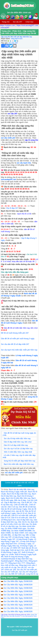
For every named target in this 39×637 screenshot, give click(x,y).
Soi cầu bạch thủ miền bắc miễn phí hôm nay (19, 350)
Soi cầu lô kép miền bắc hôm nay (17, 438)
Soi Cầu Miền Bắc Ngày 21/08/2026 (18, 595)
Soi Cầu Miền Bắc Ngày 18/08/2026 (18, 605)
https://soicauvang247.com (27, 25)
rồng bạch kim (16, 39)
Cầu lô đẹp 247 (12, 208)
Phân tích (16, 31)
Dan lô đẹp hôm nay (25, 520)
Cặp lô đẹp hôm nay (12, 502)
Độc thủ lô (22, 522)
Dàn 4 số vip (13, 507)
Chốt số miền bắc (21, 505)
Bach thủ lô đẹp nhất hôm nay (19, 494)
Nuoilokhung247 (7, 561)
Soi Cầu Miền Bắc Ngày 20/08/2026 (18, 598)
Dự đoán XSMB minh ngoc (15, 528)
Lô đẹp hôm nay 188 (20, 535)
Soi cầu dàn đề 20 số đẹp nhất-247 (15, 344)
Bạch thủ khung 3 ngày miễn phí (14, 492)
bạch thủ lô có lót (24, 214)
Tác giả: (4, 43)
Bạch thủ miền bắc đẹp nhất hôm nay (19, 464)
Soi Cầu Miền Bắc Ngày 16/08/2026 (18, 611)
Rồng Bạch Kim (21, 561)
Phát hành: (5, 39)
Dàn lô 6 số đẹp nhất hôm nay (16, 445)
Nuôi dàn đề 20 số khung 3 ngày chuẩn (19, 295)
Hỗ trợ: (4, 41)
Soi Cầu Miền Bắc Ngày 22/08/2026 (18, 591)
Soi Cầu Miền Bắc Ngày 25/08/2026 (18, 581)
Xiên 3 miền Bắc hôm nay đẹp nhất (18, 452)
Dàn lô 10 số (22, 513)
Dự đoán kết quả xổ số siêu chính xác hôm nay (19, 523)
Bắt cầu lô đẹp (20, 500)
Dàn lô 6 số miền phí (19, 518)
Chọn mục (29, 22)
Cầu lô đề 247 (26, 502)
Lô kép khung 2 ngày (20, 537)
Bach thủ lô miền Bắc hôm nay (18, 498)
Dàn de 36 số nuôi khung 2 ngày (14, 509)
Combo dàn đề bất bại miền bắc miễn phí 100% (19, 484)
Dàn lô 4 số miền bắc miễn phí (23, 515)
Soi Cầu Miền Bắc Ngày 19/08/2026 (18, 601)
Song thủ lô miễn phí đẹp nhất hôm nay (19, 461)
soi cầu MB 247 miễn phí (15, 574)
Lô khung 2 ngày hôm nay (17, 545)
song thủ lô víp (32, 574)
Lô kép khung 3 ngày (24, 539)
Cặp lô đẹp (4, 614)
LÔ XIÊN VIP (15, 548)
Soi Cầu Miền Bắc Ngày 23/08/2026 (18, 588)
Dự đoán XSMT (18, 533)
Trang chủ (5, 22)
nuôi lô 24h (29, 550)
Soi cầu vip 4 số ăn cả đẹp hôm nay (18, 449)
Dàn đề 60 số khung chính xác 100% (19, 614)
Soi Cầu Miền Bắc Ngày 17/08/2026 (18, 608)
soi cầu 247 (13, 43)
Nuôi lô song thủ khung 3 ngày (16, 557)
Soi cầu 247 (17, 22)
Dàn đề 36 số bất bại (27, 507)
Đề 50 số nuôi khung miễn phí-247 (15, 333)
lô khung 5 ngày (26, 546)
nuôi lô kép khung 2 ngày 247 (19, 551)
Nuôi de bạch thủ (17, 550)
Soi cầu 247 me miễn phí (27, 570)
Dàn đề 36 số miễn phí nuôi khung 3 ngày (17, 339)
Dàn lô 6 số (5, 518)
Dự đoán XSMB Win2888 (21, 531)
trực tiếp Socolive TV (16, 616)
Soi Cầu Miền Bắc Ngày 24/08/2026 (18, 585)
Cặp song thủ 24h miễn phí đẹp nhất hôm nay (16, 37)
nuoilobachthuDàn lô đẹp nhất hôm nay (16, 559)
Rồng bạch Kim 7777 (16, 563)
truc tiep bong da (28, 616)
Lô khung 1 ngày (24, 544)
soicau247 (5, 28)
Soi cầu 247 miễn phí (9, 572)
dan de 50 (20, 511)
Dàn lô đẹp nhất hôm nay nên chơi (18, 442)
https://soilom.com (7, 25)
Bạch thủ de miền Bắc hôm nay (21, 489)
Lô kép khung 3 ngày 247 (18, 540)
